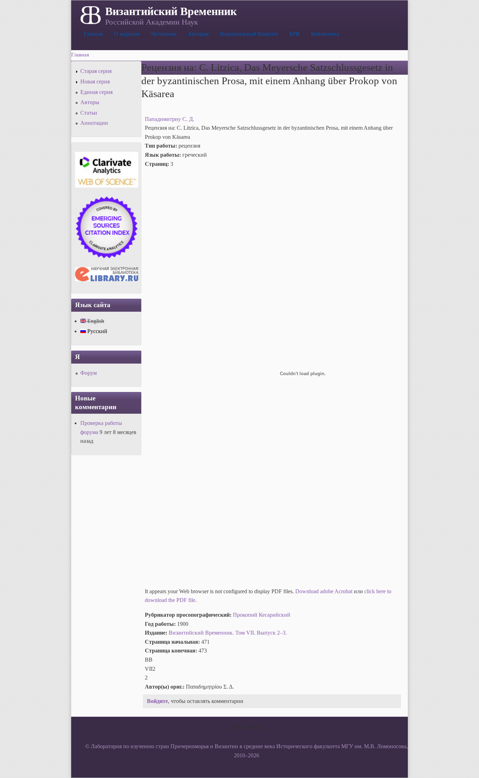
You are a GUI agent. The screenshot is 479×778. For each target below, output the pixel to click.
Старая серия (96, 71)
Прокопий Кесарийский (261, 615)
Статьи (88, 113)
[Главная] (90, 14)
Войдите (157, 701)
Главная (93, 34)
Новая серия (95, 81)
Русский (96, 331)
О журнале (127, 34)
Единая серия (96, 92)
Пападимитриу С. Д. (169, 119)
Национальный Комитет (249, 34)
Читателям (163, 34)
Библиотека (325, 34)
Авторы (89, 102)
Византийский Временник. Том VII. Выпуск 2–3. (228, 633)
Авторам (198, 34)
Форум (88, 373)
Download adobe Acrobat (324, 591)
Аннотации (94, 123)
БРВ (295, 34)
